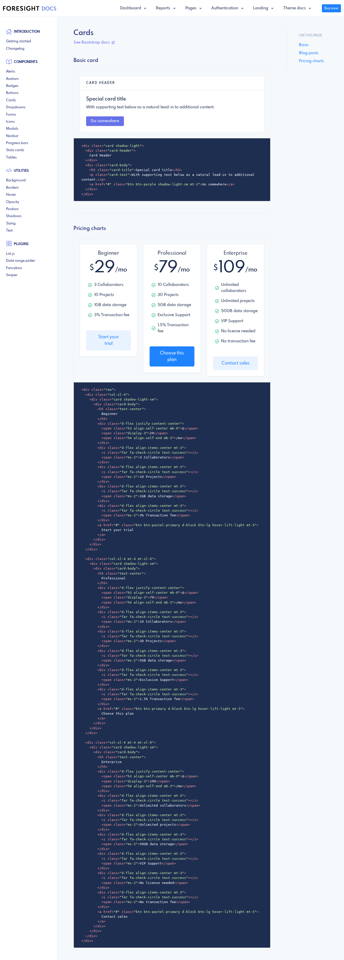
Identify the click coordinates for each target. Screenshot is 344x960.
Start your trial (108, 340)
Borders (12, 187)
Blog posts (308, 53)
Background (16, 180)
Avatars (12, 79)
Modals (12, 128)
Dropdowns (15, 107)
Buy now (331, 8)
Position (12, 209)
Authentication (225, 8)
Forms (11, 114)
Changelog (15, 48)
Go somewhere (105, 121)
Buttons (12, 93)
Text (9, 230)
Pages (191, 8)
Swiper (11, 275)
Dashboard (131, 8)
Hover (11, 194)
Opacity (12, 202)
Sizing (11, 223)
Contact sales (236, 363)
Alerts (10, 71)
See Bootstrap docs (92, 42)
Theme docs (295, 8)
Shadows (13, 216)
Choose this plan (172, 356)
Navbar (12, 136)
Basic (304, 45)
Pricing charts (311, 61)
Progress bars (17, 143)
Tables (11, 157)
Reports (163, 8)
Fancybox (14, 268)
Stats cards (15, 150)
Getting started (18, 41)
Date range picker (20, 260)
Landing (261, 8)
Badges (12, 86)
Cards (11, 100)
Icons (10, 121)
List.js (10, 253)
